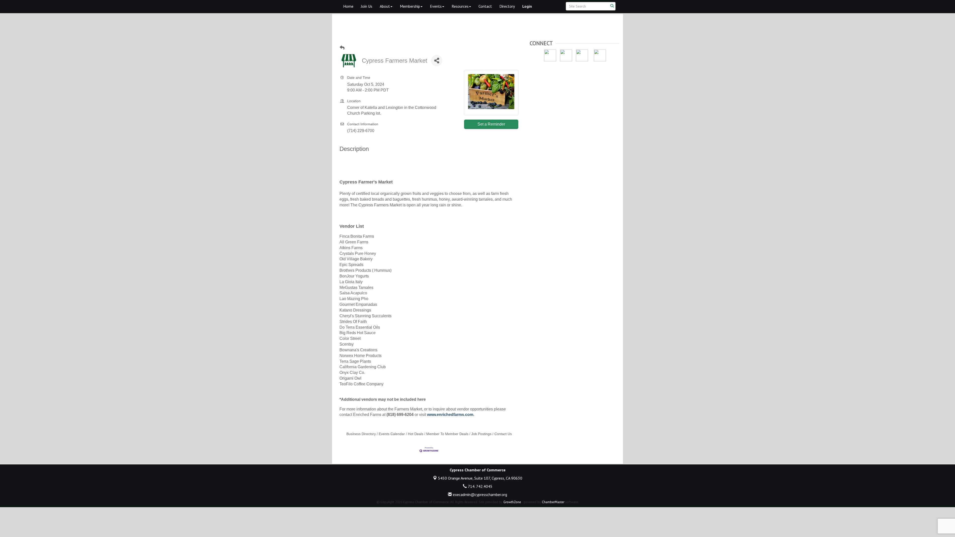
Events (436, 6)
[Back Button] (342, 48)
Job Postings (481, 434)
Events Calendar (392, 434)
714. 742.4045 (479, 486)
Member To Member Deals (447, 434)
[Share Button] (436, 60)
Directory (507, 6)
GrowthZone (512, 502)
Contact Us (503, 434)
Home (348, 6)
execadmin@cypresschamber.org (479, 494)
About (385, 6)
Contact (485, 6)
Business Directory (361, 434)
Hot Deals (415, 434)
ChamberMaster (553, 502)
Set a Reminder (491, 124)
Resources (460, 6)
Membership (410, 6)
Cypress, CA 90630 (480, 478)
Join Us (366, 6)
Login (527, 6)
